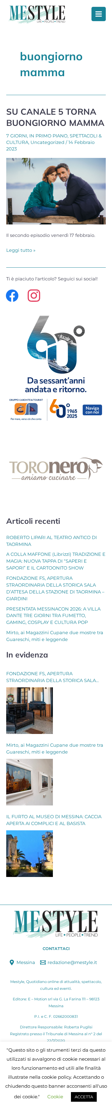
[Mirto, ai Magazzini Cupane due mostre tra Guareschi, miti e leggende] (29, 782)
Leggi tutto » (20, 249)
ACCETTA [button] (84, 1096)
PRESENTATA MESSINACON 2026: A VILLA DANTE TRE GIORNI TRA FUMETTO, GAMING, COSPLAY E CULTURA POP (53, 615)
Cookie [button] (55, 1097)
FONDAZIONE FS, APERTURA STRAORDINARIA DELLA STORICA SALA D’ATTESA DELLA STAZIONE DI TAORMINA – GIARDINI (55, 677)
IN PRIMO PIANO (48, 136)
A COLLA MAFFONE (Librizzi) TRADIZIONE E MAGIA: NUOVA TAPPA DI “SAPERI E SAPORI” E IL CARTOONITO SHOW (55, 561)
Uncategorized (47, 142)
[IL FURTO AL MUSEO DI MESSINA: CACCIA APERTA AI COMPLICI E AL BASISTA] (29, 853)
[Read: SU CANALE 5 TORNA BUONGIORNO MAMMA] (56, 191)
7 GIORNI (16, 136)
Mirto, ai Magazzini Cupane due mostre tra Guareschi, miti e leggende (54, 748)
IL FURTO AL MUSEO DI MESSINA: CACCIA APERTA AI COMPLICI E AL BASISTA (53, 820)
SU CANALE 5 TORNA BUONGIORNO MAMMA (55, 117)
